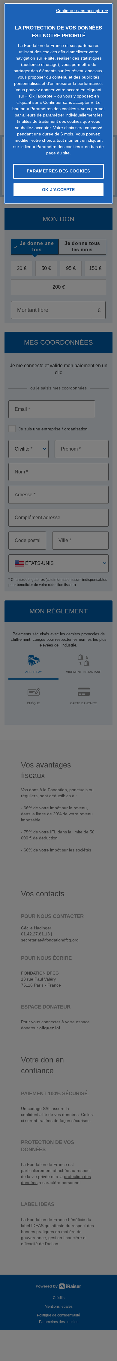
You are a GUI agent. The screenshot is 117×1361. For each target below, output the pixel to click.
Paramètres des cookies (58, 171)
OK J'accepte (58, 189)
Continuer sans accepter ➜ (82, 10)
